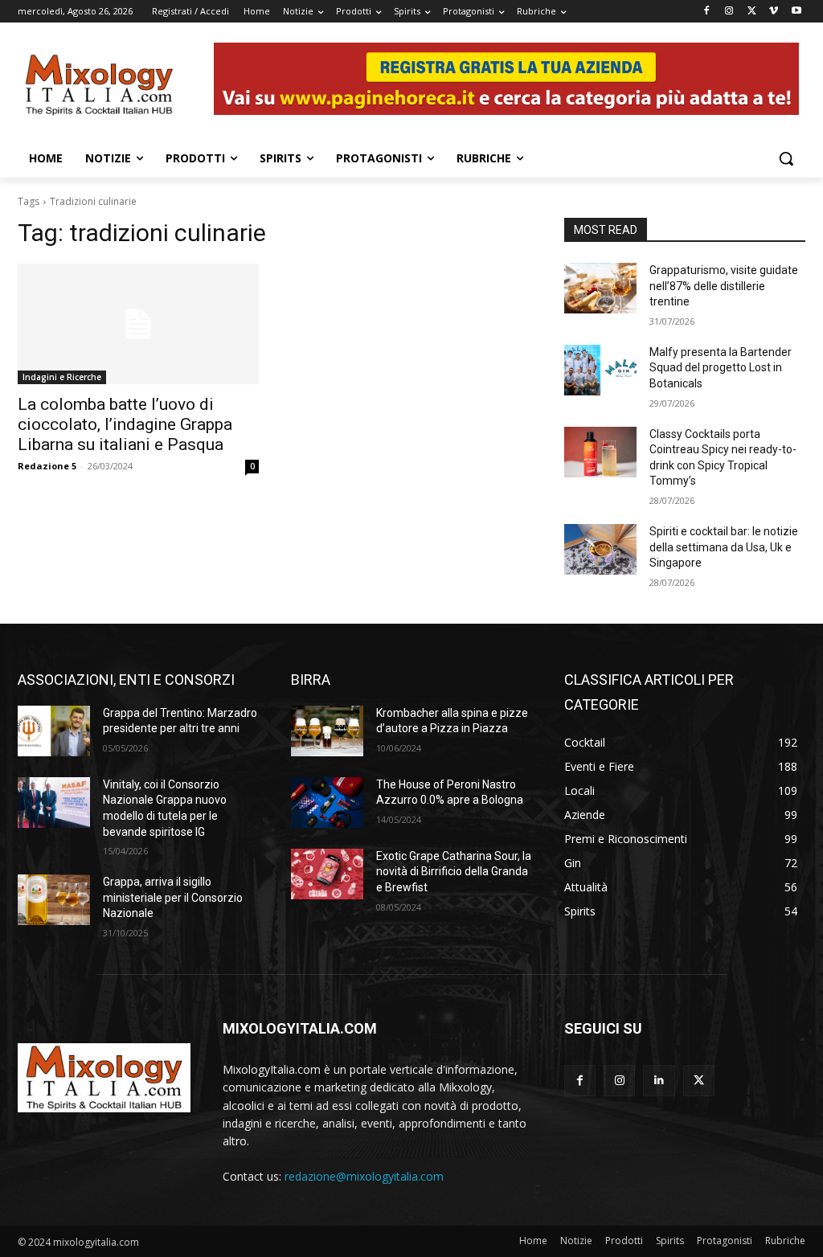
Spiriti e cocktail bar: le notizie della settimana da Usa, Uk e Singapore (723, 547)
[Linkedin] (658, 1080)
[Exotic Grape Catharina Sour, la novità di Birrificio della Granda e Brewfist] (327, 874)
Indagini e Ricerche (62, 377)
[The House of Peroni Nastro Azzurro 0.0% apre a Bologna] (327, 802)
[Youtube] (796, 11)
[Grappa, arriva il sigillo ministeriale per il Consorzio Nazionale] (54, 899)
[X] (752, 11)
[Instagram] (729, 11)
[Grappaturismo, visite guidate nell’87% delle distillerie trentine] (600, 288)
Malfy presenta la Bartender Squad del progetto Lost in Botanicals (720, 368)
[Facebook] (707, 11)
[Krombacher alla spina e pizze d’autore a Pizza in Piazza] (327, 731)
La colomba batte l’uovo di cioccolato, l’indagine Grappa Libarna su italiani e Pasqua (125, 424)
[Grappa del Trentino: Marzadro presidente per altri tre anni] (54, 731)
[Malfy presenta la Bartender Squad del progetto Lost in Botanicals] (600, 370)
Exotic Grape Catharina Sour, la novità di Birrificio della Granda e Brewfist (453, 872)
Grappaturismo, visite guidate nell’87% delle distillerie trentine (723, 286)
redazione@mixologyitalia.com (364, 1176)
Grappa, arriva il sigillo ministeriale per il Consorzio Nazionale (173, 897)
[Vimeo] (773, 11)
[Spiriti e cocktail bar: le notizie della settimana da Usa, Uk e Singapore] (600, 549)
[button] (786, 158)
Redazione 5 (47, 466)
